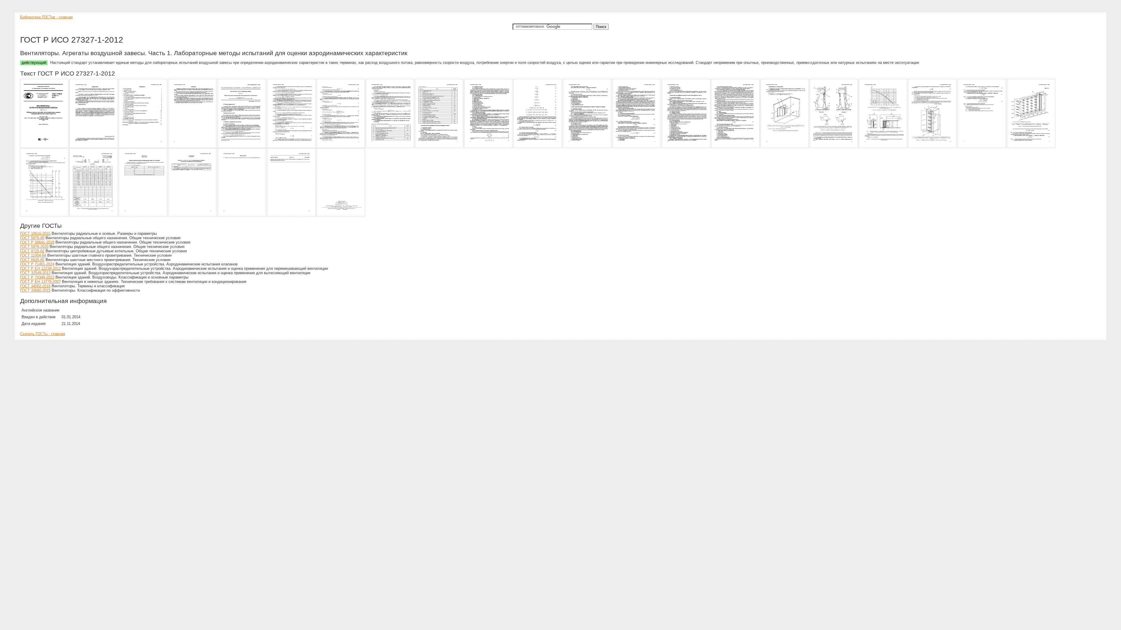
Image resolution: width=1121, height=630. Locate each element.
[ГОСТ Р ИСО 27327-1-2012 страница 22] (44, 216)
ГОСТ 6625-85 (32, 260)
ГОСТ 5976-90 (32, 238)
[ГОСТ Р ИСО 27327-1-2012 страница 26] (242, 216)
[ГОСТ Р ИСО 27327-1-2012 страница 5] (242, 147)
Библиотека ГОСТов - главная (46, 17)
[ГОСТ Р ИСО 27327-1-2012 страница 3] (143, 147)
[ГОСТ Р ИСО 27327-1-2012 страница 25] (192, 216)
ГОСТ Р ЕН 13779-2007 (40, 281)
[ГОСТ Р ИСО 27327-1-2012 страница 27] (291, 216)
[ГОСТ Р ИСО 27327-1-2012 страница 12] (587, 147)
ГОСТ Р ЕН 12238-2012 (40, 268)
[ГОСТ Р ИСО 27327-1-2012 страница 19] (933, 147)
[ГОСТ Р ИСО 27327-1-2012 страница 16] (785, 147)
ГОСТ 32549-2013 (35, 273)
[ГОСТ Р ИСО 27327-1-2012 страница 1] (44, 147)
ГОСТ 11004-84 (33, 255)
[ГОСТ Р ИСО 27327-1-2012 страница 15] (735, 147)
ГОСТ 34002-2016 (35, 286)
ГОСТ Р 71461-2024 (37, 264)
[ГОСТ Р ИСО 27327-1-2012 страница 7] (340, 147)
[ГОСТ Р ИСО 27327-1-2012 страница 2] (94, 147)
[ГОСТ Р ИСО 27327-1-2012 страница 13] (637, 147)
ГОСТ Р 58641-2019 (37, 242)
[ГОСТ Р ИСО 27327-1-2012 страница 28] (340, 216)
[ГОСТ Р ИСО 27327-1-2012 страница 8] (390, 147)
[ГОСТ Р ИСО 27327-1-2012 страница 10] (488, 147)
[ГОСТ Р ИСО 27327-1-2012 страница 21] (1031, 147)
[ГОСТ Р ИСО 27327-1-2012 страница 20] (982, 147)
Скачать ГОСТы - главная (42, 334)
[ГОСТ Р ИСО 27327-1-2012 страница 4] (192, 147)
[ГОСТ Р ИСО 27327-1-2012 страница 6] (291, 147)
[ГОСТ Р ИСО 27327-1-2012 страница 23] (94, 216)
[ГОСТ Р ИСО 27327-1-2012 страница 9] (439, 147)
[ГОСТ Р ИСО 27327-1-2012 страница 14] (686, 147)
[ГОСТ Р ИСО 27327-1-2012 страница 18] (883, 147)
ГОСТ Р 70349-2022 (37, 277)
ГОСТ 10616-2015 (35, 233)
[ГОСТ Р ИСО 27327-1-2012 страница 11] (538, 147)
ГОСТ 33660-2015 (35, 290)
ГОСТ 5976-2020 (34, 246)
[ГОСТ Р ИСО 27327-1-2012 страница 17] (834, 147)
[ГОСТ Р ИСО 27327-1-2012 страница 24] (143, 216)
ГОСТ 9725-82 (32, 251)
